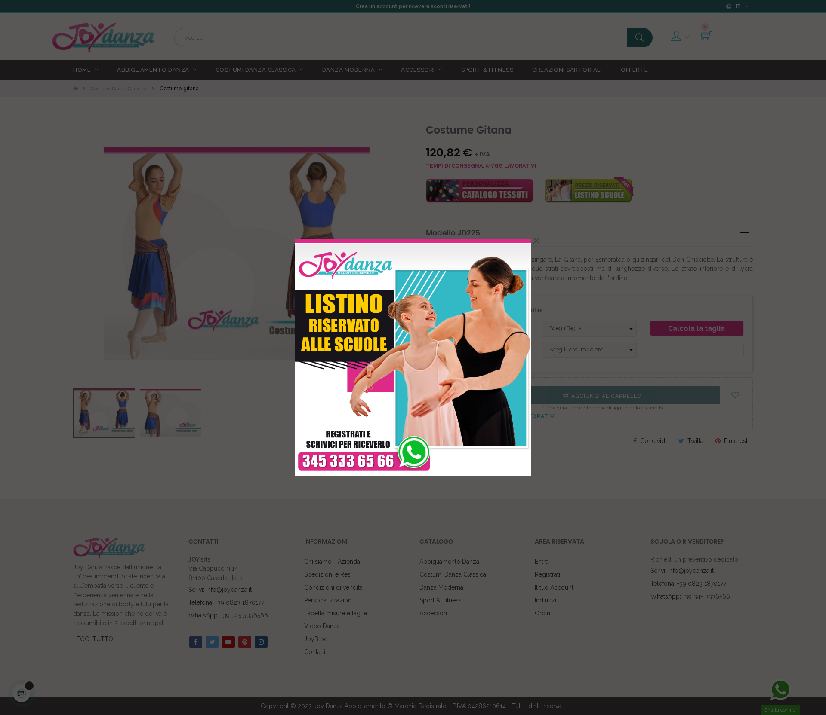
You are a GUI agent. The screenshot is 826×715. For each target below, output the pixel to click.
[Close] (536, 240)
